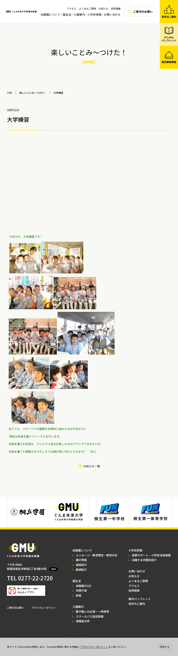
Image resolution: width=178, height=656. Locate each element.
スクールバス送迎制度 (90, 616)
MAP (53, 568)
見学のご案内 (136, 604)
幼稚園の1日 (83, 586)
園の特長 (81, 560)
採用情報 (116, 8)
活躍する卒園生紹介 (144, 560)
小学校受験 (94, 14)
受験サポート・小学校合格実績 (151, 555)
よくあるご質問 (87, 8)
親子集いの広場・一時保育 (92, 611)
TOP (9, 92)
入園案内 (79, 14)
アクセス (71, 8)
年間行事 (81, 590)
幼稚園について (50, 14)
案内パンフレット (139, 599)
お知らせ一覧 (91, 466)
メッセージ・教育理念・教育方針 (97, 555)
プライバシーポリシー (44, 607)
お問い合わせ (112, 14)
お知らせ (103, 8)
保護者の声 (83, 621)
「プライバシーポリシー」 (93, 647)
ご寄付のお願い (15, 607)
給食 (78, 595)
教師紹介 (81, 569)
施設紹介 (81, 565)
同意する (164, 647)
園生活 (67, 14)
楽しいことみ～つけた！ (32, 92)
